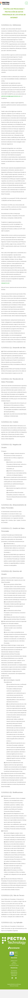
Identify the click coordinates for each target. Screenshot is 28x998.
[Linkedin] (12, 978)
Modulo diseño (14, 975)
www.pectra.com (5, 283)
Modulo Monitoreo (14, 972)
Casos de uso (14, 963)
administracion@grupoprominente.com (11, 96)
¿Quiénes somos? (14, 960)
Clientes (14, 962)
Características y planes (14, 965)
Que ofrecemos (14, 970)
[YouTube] (16, 978)
